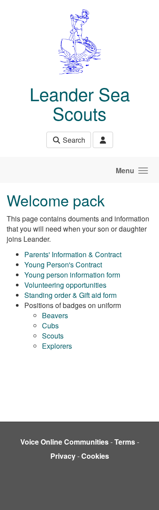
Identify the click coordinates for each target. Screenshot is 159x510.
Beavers (55, 315)
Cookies (95, 456)
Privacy (63, 456)
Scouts (53, 336)
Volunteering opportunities (65, 285)
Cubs (50, 325)
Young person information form (72, 275)
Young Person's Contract (63, 264)
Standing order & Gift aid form (70, 295)
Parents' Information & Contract (72, 254)
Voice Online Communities (64, 442)
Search (73, 140)
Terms (124, 442)
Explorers (57, 346)
